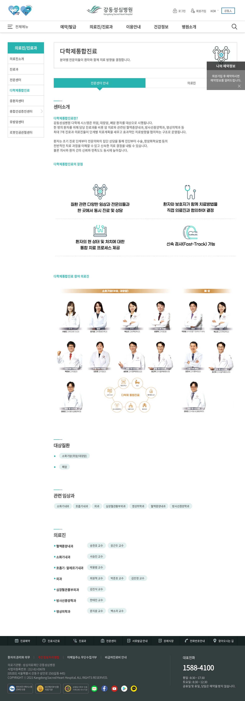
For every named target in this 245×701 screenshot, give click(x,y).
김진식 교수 (96, 589)
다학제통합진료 (20, 90)
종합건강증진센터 (21, 111)
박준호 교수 (117, 578)
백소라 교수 (117, 611)
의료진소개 (17, 58)
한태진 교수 (96, 600)
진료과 (14, 69)
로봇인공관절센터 (21, 132)
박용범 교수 (96, 567)
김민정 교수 (137, 578)
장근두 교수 (117, 545)
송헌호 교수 (96, 545)
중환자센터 (17, 100)
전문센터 (15, 79)
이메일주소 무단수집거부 (82, 657)
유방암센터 (17, 121)
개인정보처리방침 (48, 657)
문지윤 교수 (96, 611)
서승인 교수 (96, 556)
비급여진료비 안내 (116, 657)
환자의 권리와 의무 (19, 657)
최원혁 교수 (96, 578)
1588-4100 (198, 667)
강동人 (228, 11)
